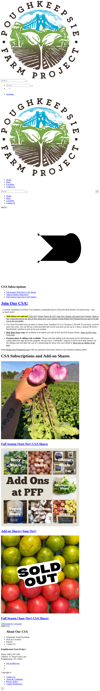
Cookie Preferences (14, 684)
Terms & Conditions (14, 679)
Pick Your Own (13, 332)
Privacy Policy (12, 681)
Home (8, 180)
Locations (10, 184)
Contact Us (10, 677)
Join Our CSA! (14, 303)
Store (8, 182)
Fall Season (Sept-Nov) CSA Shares (21, 292)
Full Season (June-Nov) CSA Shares (21, 297)
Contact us (10, 187)
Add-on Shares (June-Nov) (17, 294)
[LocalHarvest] (12, 663)
